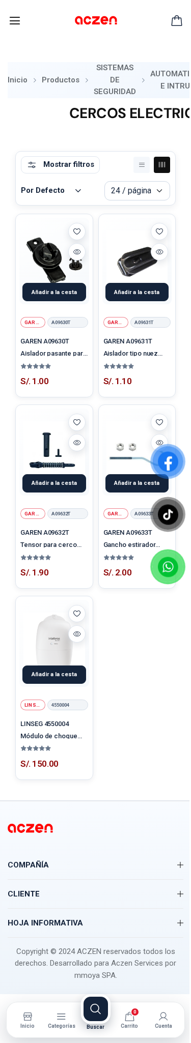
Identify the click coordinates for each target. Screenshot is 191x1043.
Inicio (18, 79)
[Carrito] (177, 21)
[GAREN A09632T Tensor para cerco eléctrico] (54, 452)
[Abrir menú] (14, 20)
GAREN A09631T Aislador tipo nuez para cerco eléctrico (135, 346)
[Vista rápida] (77, 251)
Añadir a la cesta (54, 292)
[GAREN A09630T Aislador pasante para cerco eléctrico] (54, 261)
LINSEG (33, 705)
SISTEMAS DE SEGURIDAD (115, 79)
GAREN (33, 322)
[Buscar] (96, 1009)
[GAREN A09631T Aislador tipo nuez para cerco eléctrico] (137, 261)
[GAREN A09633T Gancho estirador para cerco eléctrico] (137, 452)
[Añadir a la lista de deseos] (77, 231)
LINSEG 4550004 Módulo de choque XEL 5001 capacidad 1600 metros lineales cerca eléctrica (51, 729)
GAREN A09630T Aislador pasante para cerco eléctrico (53, 346)
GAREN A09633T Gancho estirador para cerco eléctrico (135, 538)
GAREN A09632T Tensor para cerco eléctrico (48, 538)
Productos (60, 79)
